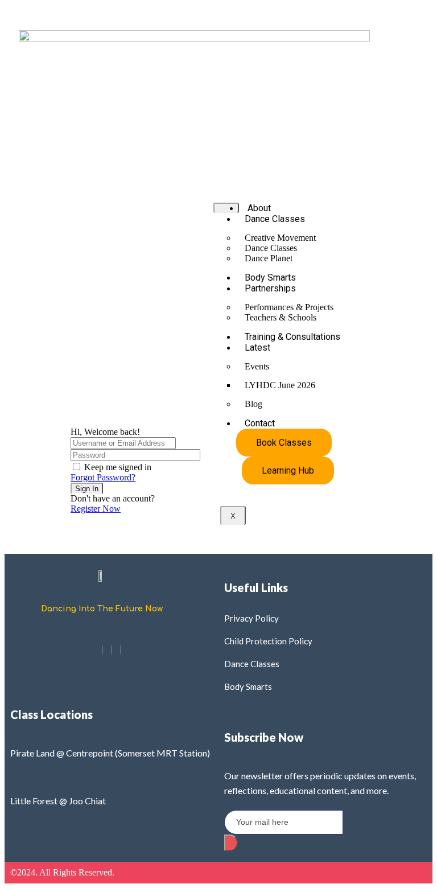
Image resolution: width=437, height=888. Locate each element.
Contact (260, 423)
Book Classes (284, 442)
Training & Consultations (292, 336)
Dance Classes (275, 218)
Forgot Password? (103, 477)
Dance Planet (268, 258)
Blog (253, 404)
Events (257, 366)
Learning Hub (288, 470)
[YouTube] (120, 649)
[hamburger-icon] (226, 208)
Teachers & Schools (280, 317)
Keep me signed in (117, 467)
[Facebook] (102, 649)
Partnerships (270, 288)
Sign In (86, 488)
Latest (257, 347)
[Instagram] (111, 649)
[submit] (231, 842)
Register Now (96, 508)
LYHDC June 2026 (280, 385)
